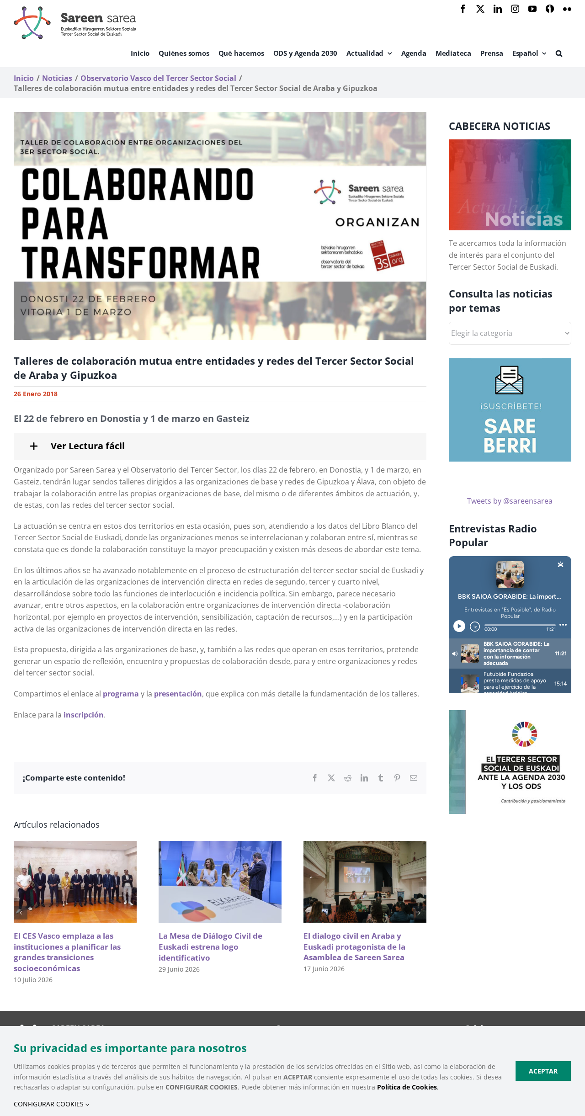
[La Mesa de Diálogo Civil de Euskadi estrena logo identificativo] (220, 846)
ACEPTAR (543, 1071)
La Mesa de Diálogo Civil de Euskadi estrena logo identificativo (210, 946)
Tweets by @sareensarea (510, 501)
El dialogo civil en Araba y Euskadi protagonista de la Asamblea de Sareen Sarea (354, 946)
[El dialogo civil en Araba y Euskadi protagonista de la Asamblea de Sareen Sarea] (364, 846)
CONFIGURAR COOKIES (49, 1104)
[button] (559, 53)
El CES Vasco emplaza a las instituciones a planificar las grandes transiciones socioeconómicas (67, 951)
